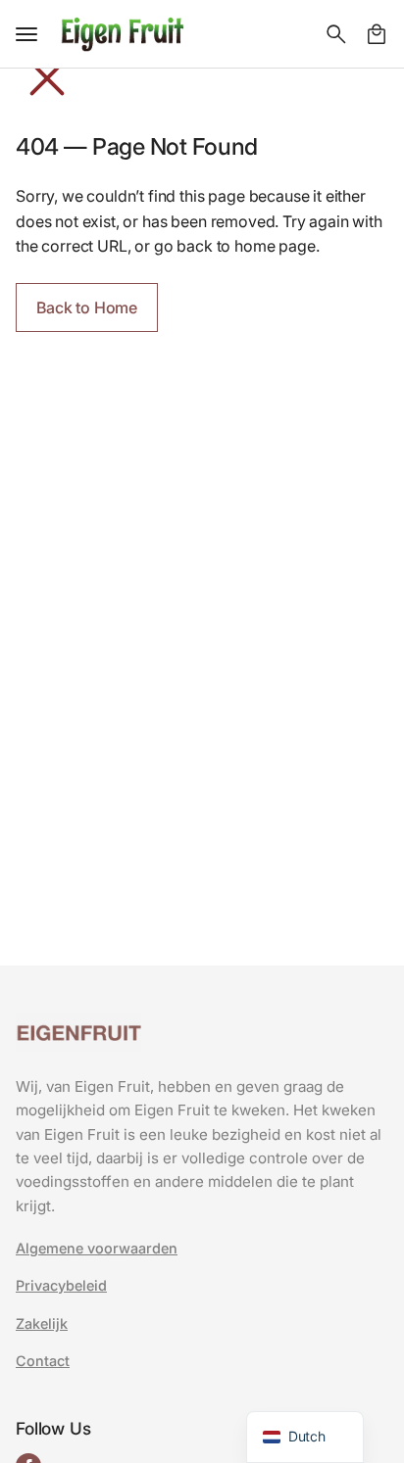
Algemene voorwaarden (96, 1248)
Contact (43, 1361)
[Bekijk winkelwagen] (376, 34)
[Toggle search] (336, 34)
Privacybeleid (61, 1286)
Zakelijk (42, 1324)
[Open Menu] (26, 34)
